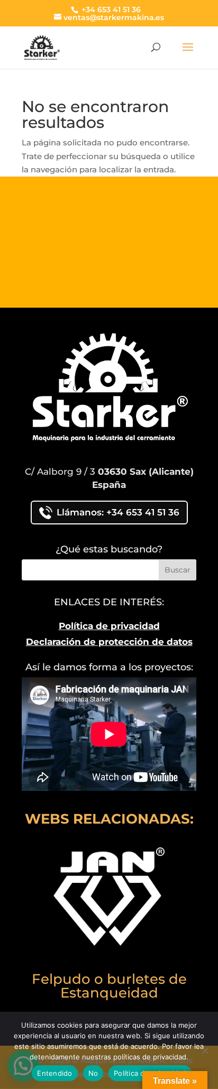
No (93, 1073)
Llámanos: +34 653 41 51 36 (118, 512)
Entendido (54, 1073)
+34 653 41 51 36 (110, 9)
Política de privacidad (109, 626)
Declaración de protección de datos (109, 641)
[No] (204, 1050)
